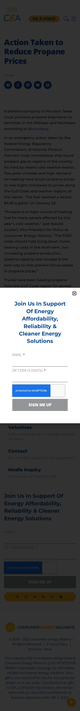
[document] (40, 355)
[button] (74, 293)
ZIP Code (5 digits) (27, 371)
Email (17, 355)
